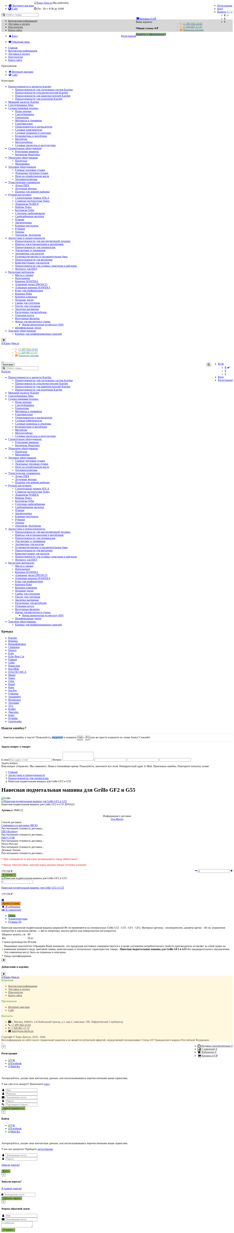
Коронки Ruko (23, 293)
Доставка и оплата (19, 24)
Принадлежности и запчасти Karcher (29, 86)
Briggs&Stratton (17, 644)
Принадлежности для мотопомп (34, 259)
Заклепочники (23, 222)
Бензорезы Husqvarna (27, 154)
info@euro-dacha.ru (22, 1031)
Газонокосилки (24, 123)
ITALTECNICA (17, 671)
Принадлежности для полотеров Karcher (38, 98)
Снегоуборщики (24, 114)
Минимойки (22, 163)
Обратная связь (21, 41)
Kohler (12, 709)
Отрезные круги (24, 315)
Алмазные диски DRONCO (31, 284)
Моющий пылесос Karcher (23, 101)
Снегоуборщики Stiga (20, 105)
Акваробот (14, 696)
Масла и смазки (24, 275)
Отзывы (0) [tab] (14, 921)
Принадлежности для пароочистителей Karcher (42, 95)
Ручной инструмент (20, 194)
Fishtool (12, 659)
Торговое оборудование (22, 330)
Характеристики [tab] (18, 918)
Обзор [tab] (11, 915)
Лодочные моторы (26, 188)
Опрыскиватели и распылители (33, 126)
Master (12, 675)
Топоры (19, 231)
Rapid (11, 684)
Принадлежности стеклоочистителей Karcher (41, 92)
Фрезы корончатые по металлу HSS (43, 324)
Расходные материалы (21, 272)
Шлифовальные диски (28, 327)
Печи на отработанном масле (32, 176)
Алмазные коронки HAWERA (32, 287)
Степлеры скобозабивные (30, 213)
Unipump (13, 693)
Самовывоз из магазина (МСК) (19, 825)
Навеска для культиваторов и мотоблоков (39, 244)
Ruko (11, 687)
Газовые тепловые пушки (30, 170)
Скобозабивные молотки (29, 216)
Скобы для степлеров (27, 302)
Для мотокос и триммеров (30, 250)
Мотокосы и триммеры (28, 120)
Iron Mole (13, 668)
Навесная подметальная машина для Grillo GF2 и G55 (32, 887)
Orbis (11, 681)
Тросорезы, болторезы (28, 234)
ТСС (11, 705)
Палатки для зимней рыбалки (32, 191)
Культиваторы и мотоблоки (31, 135)
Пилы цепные (23, 111)
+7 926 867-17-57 (19, 1028)
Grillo (11, 662)
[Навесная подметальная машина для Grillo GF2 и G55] (34, 801)
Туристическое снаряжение (24, 182)
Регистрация (224, 5)
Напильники (22, 278)
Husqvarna (14, 665)
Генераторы (22, 117)
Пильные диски (24, 299)
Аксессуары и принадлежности (26, 238)
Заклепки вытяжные (27, 309)
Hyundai (13, 718)
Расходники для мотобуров (31, 312)
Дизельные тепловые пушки (31, 173)
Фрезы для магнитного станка (32, 321)
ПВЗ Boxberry (9, 831)
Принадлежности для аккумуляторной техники (42, 241)
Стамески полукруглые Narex (32, 200)
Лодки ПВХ (22, 185)
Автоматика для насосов (29, 253)
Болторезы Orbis (24, 210)
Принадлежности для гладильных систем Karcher (44, 89)
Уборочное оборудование (23, 157)
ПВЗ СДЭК (8, 837)
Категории (8, 364)
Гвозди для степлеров (27, 306)
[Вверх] (2, 1043)
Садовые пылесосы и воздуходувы (35, 145)
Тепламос (13, 702)
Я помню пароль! (11, 1188)
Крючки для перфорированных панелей (38, 333)
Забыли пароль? (10, 1164)
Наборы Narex (23, 207)
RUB (221, 363)
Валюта (225, 11)
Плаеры (19, 219)
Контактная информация (22, 20)
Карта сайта (15, 30)
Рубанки (20, 228)
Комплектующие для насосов (32, 262)
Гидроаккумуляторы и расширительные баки (41, 256)
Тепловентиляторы (26, 179)
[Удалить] (2, 900)
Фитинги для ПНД (26, 268)
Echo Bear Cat (16, 656)
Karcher (12, 637)
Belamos (13, 641)
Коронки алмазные (26, 296)
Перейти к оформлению (150, 34)
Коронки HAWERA (26, 281)
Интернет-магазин (23, 5)
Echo (11, 653)
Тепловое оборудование (22, 166)
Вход (220, 8)
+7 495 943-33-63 (20, 1024)
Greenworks (15, 721)
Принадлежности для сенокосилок (35, 247)
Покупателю (15, 27)
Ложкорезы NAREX (27, 204)
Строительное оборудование (25, 148)
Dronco (12, 650)
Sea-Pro (12, 690)
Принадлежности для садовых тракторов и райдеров (46, 265)
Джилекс (13, 712)
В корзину (8, 874)
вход (47, 1084)
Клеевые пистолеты (26, 225)
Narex (11, 678)
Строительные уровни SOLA (32, 197)
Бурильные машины (27, 151)
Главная (12, 47)
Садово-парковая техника (23, 108)
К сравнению (13, 909)
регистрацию (45, 1149)
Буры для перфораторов (29, 290)
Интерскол (14, 699)
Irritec (11, 715)
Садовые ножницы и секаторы (33, 132)
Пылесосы (21, 160)
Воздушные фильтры (27, 318)
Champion (14, 647)
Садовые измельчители (28, 129)
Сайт (14, 8)
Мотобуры (21, 139)
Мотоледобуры (24, 142)
